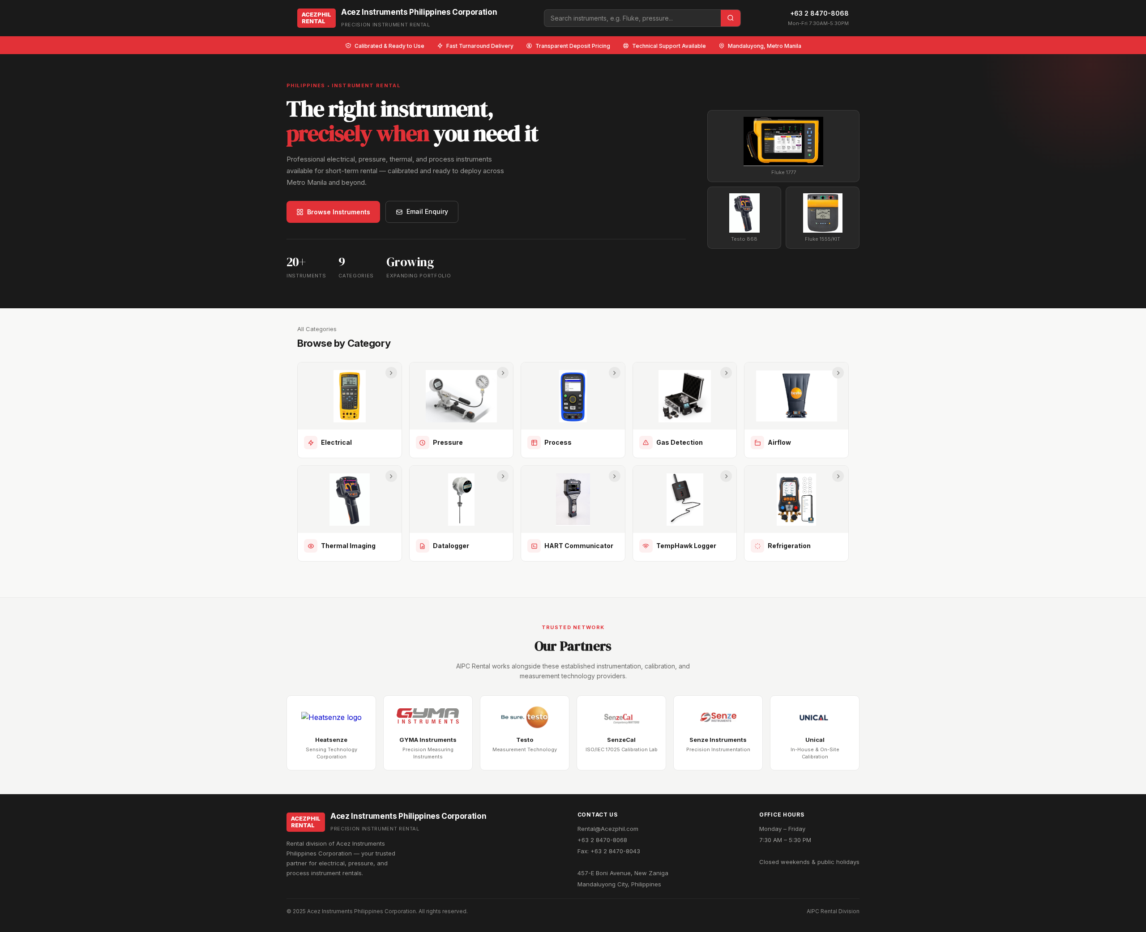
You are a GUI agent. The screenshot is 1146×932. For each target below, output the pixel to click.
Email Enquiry (427, 211)
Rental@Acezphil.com (607, 828)
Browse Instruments (338, 212)
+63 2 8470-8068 (819, 13)
